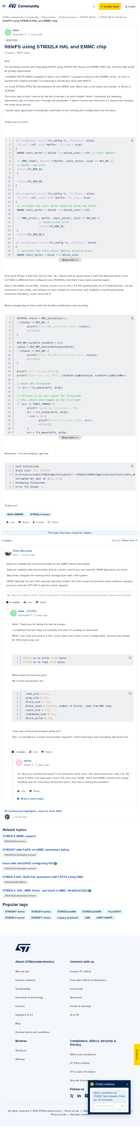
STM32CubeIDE (91, 911)
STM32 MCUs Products (112, 17)
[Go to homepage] (26, 952)
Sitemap (20, 1059)
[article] (70, 577)
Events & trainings (80, 1006)
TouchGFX (114, 911)
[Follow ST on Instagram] (87, 1096)
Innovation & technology (29, 997)
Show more (68, 259)
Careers (20, 1006)
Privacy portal (59, 1114)
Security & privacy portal (84, 1080)
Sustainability (23, 988)
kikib (16, 30)
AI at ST (74, 1014)
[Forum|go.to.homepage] (24, 6)
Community (76, 988)
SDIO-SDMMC (15, 514)
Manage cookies (80, 1114)
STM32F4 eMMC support (19, 836)
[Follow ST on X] (72, 1096)
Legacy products (67, 917)
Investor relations (25, 980)
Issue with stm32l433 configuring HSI (28, 863)
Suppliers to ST (24, 1014)
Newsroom (76, 997)
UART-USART (104, 917)
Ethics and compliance (83, 1054)
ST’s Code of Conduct (82, 1071)
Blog (17, 1023)
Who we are (22, 971)
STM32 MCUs (88, 17)
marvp (27, 760)
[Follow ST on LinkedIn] (79, 1096)
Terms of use (71, 1110)
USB (87, 917)
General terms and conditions (32, 1032)
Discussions (48, 17)
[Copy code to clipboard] (132, 140)
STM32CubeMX (66, 911)
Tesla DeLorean (22, 550)
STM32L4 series (40, 514)
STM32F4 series (41, 911)
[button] (4, 7)
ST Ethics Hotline (80, 1063)
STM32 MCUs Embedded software (20, 855)
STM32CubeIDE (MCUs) (15, 882)
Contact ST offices (80, 971)
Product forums (68, 17)
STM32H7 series (15, 911)
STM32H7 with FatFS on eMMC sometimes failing (36, 849)
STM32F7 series (41, 917)
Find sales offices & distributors (88, 980)
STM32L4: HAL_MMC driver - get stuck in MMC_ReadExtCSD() (45, 890)
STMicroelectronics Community (21, 17)
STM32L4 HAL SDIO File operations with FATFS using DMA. (43, 877)
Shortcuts (20, 1050)
